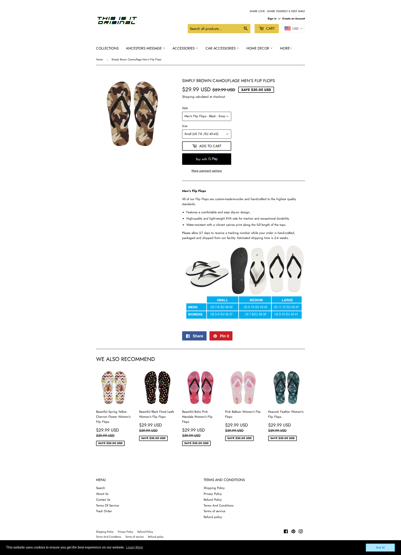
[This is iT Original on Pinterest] (293, 532)
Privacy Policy (213, 493)
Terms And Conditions (218, 505)
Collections (107, 48)
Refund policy (213, 517)
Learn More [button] (134, 547)
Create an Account (293, 18)
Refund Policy (213, 499)
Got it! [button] (380, 547)
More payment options (207, 170)
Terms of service (214, 511)
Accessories (184, 48)
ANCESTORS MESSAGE (144, 48)
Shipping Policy (214, 488)
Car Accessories (221, 48)
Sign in (272, 18)
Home (99, 59)
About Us (102, 493)
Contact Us (103, 499)
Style (185, 108)
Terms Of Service (107, 505)
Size (184, 126)
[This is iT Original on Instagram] (301, 532)
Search (100, 488)
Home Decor (258, 48)
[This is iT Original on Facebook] (286, 532)
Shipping (188, 96)
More (285, 48)
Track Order (104, 511)
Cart (270, 28)
